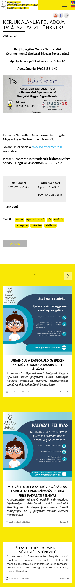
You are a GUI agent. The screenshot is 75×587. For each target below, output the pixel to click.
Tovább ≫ (64, 392)
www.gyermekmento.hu (48, 147)
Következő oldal (68, 276)
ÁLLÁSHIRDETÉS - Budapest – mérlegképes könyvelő (37, 550)
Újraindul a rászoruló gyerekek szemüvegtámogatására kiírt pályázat (37, 365)
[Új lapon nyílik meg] (60, 17)
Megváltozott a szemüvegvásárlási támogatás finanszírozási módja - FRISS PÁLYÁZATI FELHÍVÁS (38, 491)
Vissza (15, 244)
